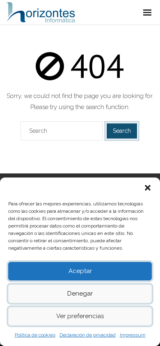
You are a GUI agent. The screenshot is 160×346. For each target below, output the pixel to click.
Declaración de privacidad (87, 335)
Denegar (80, 293)
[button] (148, 188)
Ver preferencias (80, 316)
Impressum (133, 335)
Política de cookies (35, 335)
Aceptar (80, 271)
